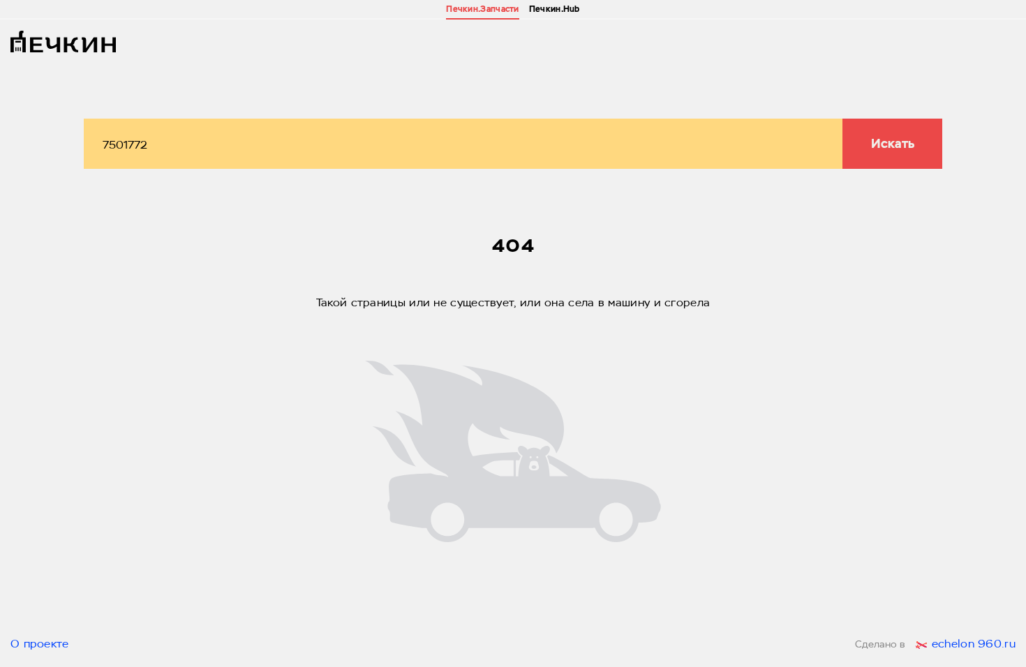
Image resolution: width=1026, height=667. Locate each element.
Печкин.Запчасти (482, 9)
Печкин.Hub (554, 9)
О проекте (39, 644)
